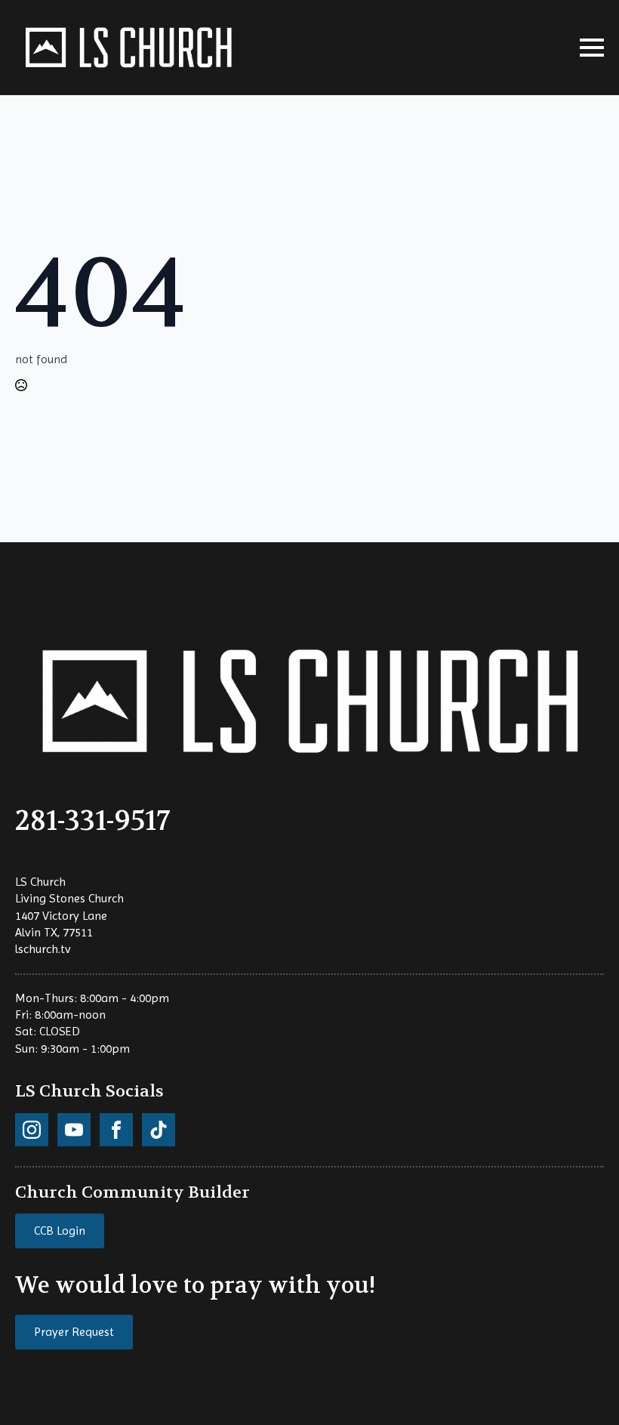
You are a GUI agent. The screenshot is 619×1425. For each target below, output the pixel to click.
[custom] (31, 1129)
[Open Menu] (592, 47)
